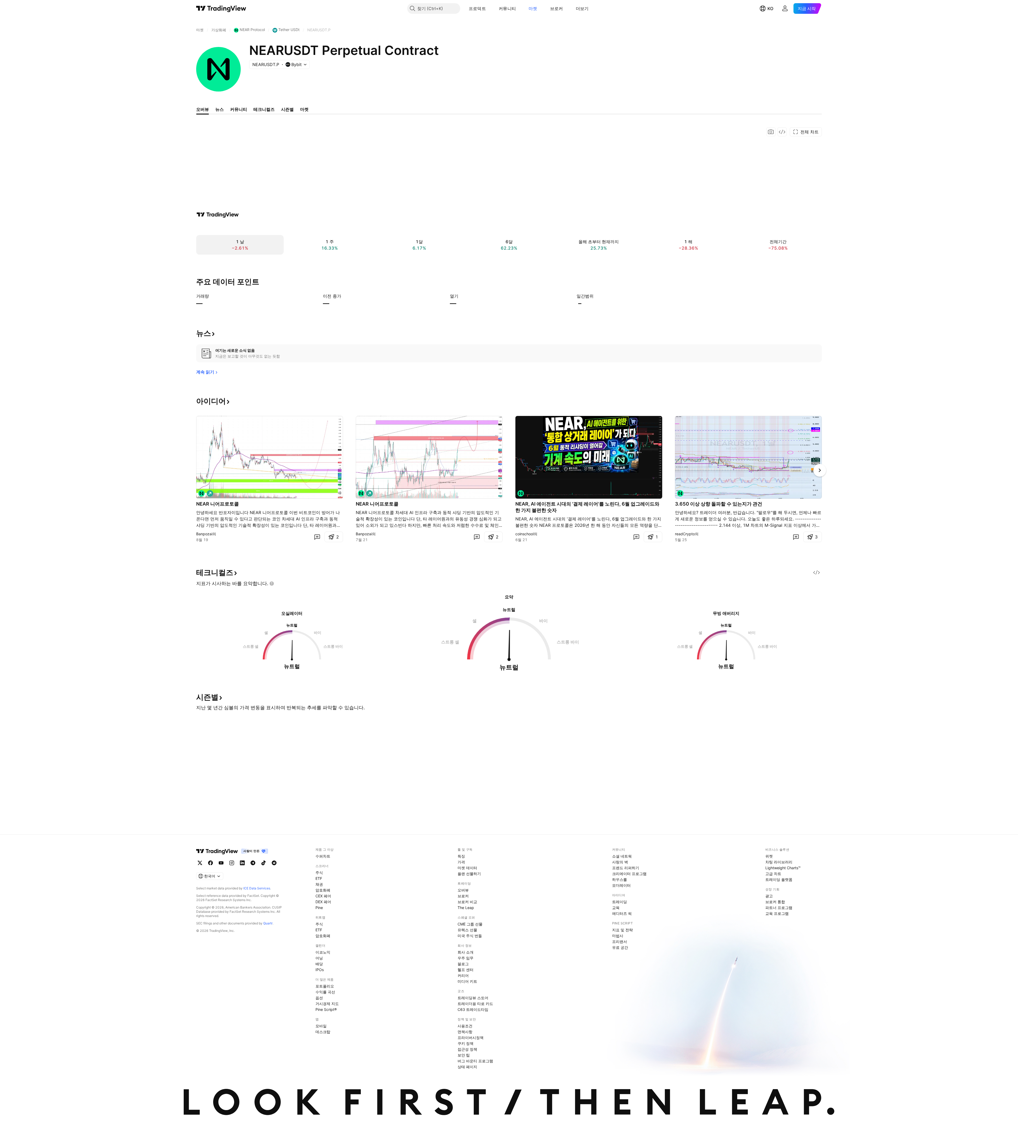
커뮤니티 (507, 8)
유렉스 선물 (467, 930)
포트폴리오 (324, 986)
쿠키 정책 (465, 1043)
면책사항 (465, 1031)
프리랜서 (619, 941)
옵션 (319, 997)
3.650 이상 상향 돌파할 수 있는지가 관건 (718, 504)
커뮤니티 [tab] (238, 109)
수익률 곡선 (325, 992)
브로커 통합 (775, 901)
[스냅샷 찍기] (770, 131)
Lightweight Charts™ (783, 868)
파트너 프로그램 (778, 907)
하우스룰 (619, 879)
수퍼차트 (322, 856)
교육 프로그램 (777, 913)
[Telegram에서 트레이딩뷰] (253, 863)
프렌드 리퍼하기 (625, 868)
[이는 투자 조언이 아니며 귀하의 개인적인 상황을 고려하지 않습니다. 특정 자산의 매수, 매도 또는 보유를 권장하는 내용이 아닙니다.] (271, 583)
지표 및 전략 (622, 930)
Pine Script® (326, 1009)
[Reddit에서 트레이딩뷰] (274, 863)
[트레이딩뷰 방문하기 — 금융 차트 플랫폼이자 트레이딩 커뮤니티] (217, 214)
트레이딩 (619, 901)
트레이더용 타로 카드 (475, 1003)
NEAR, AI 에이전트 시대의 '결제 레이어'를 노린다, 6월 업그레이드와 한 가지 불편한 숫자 (587, 507)
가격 (461, 862)
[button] (490, 8)
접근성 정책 (467, 1049)
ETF (318, 878)
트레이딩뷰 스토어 (473, 997)
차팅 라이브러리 (778, 862)
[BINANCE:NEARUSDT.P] (201, 493)
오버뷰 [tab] (202, 109)
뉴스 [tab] (219, 109)
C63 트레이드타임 (473, 1009)
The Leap (466, 907)
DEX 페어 (323, 901)
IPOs (319, 969)
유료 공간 (620, 947)
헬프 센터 (465, 969)
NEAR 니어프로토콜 (217, 504)
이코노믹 (322, 952)
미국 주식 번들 (470, 935)
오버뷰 (463, 890)
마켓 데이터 (467, 868)
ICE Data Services (256, 888)
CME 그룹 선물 (470, 924)
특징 (461, 856)
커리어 (463, 975)
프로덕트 (477, 8)
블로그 (463, 964)
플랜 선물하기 (469, 873)
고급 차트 (773, 873)
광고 (769, 896)
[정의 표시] (212, 296)
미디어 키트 (467, 981)
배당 (319, 964)
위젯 (769, 856)
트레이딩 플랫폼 (778, 879)
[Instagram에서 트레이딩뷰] (231, 863)
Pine (319, 907)
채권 (319, 884)
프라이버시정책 (471, 1037)
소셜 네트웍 (622, 856)
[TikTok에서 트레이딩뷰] (263, 863)
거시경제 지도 (327, 1003)
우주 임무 (465, 958)
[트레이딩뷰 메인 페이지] (221, 8)
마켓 (533, 8)
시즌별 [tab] (287, 109)
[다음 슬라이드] (819, 470)
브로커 (556, 8)
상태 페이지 (467, 1066)
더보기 (582, 8)
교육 (616, 907)
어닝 (319, 958)
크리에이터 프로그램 (629, 873)
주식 (319, 872)
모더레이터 (621, 885)
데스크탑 (322, 1031)
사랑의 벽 (620, 862)
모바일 (321, 1026)
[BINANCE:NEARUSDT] (680, 493)
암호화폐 (322, 890)
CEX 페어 (323, 896)
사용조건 (465, 1026)
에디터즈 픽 (622, 913)
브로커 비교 (467, 901)
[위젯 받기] (782, 131)
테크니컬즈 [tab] (264, 109)
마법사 (617, 935)
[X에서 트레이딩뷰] (200, 863)
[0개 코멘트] (317, 537)
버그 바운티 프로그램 (475, 1061)
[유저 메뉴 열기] (785, 8)
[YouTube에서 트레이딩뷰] (221, 863)
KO (770, 8)
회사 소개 (465, 952)
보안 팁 (464, 1055)
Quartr (268, 923)
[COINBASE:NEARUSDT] (520, 493)
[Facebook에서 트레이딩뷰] (210, 863)
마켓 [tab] (304, 109)
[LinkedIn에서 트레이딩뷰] (242, 863)
